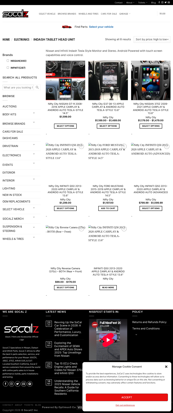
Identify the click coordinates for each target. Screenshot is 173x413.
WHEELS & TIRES (13, 238)
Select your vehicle (100, 26)
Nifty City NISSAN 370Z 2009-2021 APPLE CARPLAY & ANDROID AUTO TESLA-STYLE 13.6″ (151, 108)
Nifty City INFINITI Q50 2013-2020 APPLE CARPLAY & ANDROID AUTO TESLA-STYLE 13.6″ (65, 191)
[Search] (35, 13)
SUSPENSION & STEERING (12, 228)
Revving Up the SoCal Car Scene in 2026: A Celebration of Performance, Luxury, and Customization (68, 329)
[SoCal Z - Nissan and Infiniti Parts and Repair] (16, 13)
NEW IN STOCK (12, 195)
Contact (118, 2)
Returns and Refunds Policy (149, 322)
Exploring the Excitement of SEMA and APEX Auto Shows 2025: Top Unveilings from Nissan (68, 349)
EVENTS (8, 164)
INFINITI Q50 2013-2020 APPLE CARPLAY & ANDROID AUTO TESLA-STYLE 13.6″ (108, 271)
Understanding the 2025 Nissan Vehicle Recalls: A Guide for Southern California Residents (67, 387)
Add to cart (108, 208)
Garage (123, 13)
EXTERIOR (9, 172)
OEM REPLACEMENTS (16, 201)
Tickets (141, 2)
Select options (65, 126)
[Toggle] (34, 113)
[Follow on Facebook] (159, 2)
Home (6, 39)
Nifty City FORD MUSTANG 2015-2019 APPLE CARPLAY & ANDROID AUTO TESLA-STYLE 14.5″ (108, 191)
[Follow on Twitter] (166, 2)
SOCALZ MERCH (13, 218)
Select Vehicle (47, 13)
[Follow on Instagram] (162, 2)
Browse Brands (67, 13)
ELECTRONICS (21, 39)
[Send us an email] (169, 2)
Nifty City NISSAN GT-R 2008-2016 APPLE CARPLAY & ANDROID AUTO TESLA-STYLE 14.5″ (65, 108)
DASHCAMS (10, 138)
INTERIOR (9, 180)
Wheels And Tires (88, 13)
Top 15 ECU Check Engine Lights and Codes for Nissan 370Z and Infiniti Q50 (68, 368)
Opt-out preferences (125, 405)
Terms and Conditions (146, 328)
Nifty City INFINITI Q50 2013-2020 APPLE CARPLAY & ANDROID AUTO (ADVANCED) (151, 189)
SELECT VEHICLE (13, 209)
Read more (108, 287)
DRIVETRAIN (10, 146)
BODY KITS (9, 114)
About (129, 2)
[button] (166, 366)
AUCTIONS (10, 106)
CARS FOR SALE (109, 13)
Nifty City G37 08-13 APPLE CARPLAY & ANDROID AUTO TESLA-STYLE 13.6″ (108, 106)
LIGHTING (9, 188)
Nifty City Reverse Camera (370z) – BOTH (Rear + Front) (65, 270)
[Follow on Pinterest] (30, 384)
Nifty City (108, 117)
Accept (126, 397)
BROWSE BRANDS (14, 123)
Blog (153, 2)
